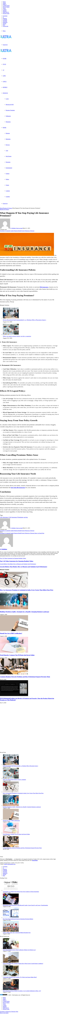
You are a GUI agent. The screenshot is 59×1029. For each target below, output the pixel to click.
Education (8, 162)
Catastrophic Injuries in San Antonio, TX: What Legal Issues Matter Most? (20, 977)
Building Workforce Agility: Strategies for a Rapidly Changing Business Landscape (24, 611)
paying (26, 517)
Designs (5, 93)
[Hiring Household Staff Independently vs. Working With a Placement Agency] (11, 318)
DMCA (4, 4)
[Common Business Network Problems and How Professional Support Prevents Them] (14, 674)
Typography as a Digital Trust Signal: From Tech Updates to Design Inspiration (21, 891)
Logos (7, 98)
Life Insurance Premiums (16, 517)
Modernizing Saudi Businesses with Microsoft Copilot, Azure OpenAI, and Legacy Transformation (25, 905)
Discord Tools (6, 13)
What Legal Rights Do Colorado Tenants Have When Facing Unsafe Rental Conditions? (23, 963)
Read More (35, 860)
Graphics (8, 196)
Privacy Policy (6, 7)
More (4, 127)
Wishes (7, 179)
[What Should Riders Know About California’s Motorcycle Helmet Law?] (11, 948)
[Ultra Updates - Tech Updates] (11, 37)
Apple (4, 81)
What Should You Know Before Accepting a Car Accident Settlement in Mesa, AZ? (22, 990)
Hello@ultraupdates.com (9, 864)
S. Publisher (13, 228)
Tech (4, 64)
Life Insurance (4, 517)
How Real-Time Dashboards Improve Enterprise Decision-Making (18, 919)
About (4, 3)
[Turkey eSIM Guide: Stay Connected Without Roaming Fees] (11, 931)
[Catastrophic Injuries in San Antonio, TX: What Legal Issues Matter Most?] (11, 975)
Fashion (7, 173)
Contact (4, 9)
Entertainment (9, 167)
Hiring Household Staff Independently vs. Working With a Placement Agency (24, 320)
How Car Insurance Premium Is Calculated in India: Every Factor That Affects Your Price (26, 590)
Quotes (7, 185)
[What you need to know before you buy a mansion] (11, 334)
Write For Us (6, 12)
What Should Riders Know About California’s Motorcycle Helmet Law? (19, 949)
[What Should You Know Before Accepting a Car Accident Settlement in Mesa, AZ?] (11, 989)
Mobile (5, 87)
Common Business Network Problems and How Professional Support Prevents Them (25, 676)
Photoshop (8, 121)
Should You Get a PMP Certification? (11, 633)
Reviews (8, 144)
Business (8, 133)
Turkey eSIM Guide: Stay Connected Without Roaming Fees (17, 932)
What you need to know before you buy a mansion (17, 336)
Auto (7, 150)
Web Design (8, 156)
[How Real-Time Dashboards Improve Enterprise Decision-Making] (11, 917)
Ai (3, 70)
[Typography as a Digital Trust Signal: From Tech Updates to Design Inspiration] (11, 890)
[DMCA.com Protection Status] (3, 995)
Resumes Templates (10, 110)
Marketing (8, 139)
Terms (4, 8)
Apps (4, 75)
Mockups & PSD (10, 104)
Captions (8, 190)
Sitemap (5, 10)
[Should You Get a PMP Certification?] (14, 630)
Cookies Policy (6, 5)
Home (4, 1)
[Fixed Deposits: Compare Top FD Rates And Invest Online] (14, 652)
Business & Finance (7, 208)
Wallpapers (8, 116)
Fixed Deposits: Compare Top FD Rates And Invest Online (17, 655)
